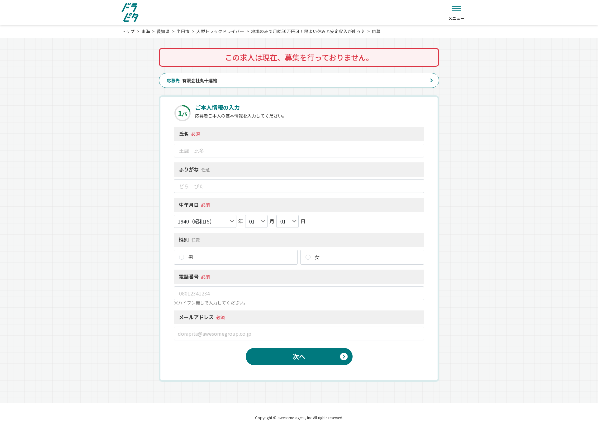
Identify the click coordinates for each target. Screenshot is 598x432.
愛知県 (163, 31)
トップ (128, 31)
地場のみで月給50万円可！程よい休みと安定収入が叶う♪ (308, 31)
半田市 (183, 31)
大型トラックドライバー (220, 31)
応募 (376, 31)
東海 (145, 31)
